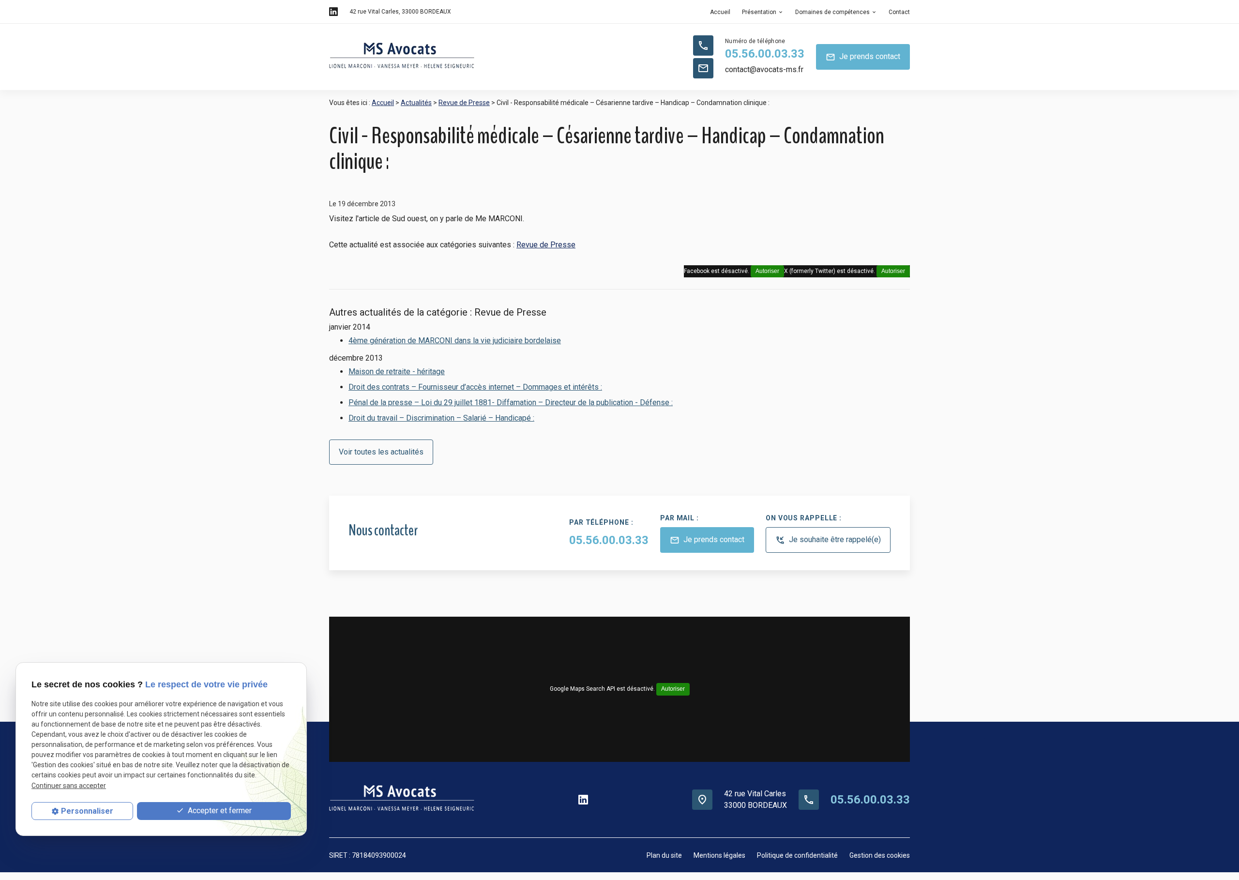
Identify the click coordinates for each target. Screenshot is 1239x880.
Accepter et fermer (219, 810)
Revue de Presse (464, 102)
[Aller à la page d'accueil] (401, 57)
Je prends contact (863, 57)
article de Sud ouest (392, 218)
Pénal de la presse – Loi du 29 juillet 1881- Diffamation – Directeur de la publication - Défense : (510, 402)
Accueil (720, 12)
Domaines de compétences (832, 12)
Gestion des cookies (879, 855)
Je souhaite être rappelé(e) (828, 540)
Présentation (759, 12)
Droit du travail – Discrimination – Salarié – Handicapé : (441, 418)
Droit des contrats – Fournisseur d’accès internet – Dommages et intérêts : (475, 387)
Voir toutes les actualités (381, 451)
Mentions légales (719, 855)
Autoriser (893, 271)
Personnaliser (87, 811)
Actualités (416, 102)
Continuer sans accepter (68, 785)
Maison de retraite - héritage (396, 371)
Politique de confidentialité (797, 855)
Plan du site (664, 855)
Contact (899, 12)
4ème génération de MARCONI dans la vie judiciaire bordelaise (454, 340)
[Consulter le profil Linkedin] (333, 11)
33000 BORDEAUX (400, 11)
